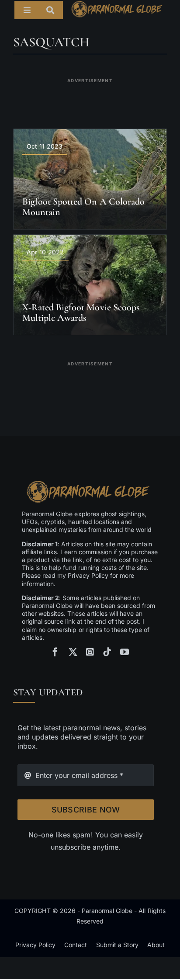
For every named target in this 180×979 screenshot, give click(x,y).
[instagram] (90, 652)
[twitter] (73, 652)
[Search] (54, 10)
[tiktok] (107, 652)
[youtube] (124, 652)
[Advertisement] (90, 98)
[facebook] (55, 652)
